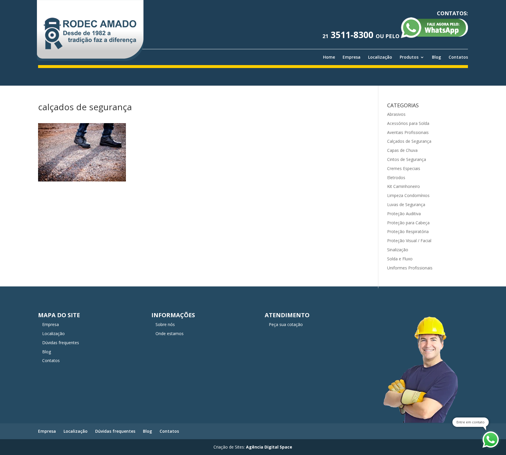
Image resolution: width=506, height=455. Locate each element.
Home (329, 57)
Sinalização (397, 249)
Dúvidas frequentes (60, 342)
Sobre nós (165, 324)
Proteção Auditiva (404, 213)
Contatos (458, 57)
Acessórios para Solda (408, 123)
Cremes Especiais (403, 168)
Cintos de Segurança (406, 159)
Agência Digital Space (269, 447)
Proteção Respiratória (408, 231)
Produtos (409, 57)
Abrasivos (396, 114)
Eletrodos (396, 177)
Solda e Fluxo (400, 259)
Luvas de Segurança (406, 204)
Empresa (351, 57)
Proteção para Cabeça (408, 222)
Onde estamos (169, 333)
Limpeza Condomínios (408, 195)
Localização (380, 57)
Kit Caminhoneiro (403, 186)
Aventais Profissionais (408, 132)
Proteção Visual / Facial (409, 240)
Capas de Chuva (402, 150)
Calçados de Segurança (409, 141)
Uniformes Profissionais (410, 268)
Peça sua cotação (286, 324)
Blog (436, 57)
